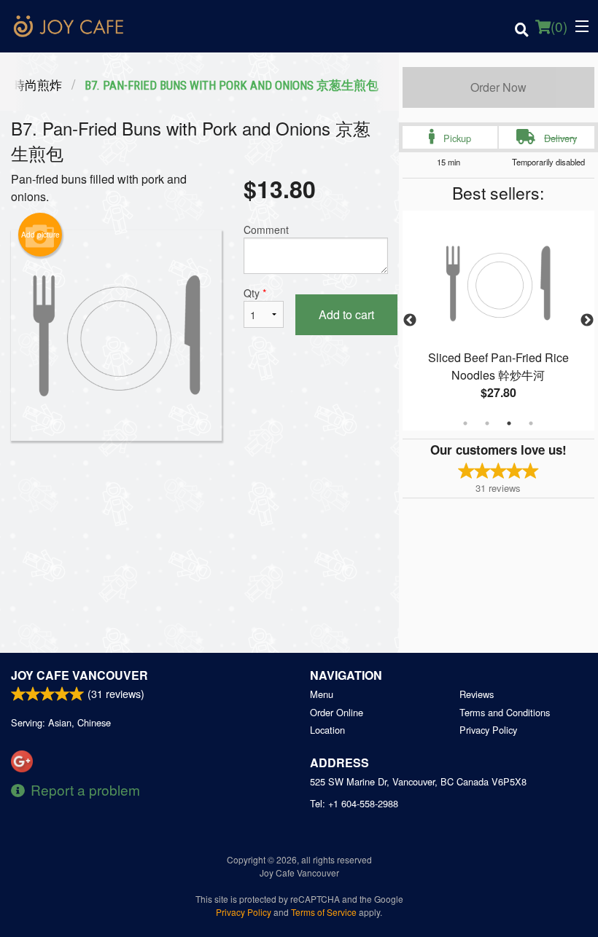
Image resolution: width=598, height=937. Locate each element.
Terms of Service (324, 912)
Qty (255, 293)
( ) (559, 26)
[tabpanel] (498, 320)
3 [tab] (509, 423)
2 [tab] (487, 423)
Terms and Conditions (504, 712)
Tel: (354, 803)
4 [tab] (531, 423)
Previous (410, 320)
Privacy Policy (488, 730)
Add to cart (346, 314)
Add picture (40, 235)
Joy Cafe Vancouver (79, 675)
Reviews (476, 694)
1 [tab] (465, 423)
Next (587, 320)
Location (327, 730)
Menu (321, 694)
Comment (266, 229)
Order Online (336, 712)
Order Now (498, 87)
